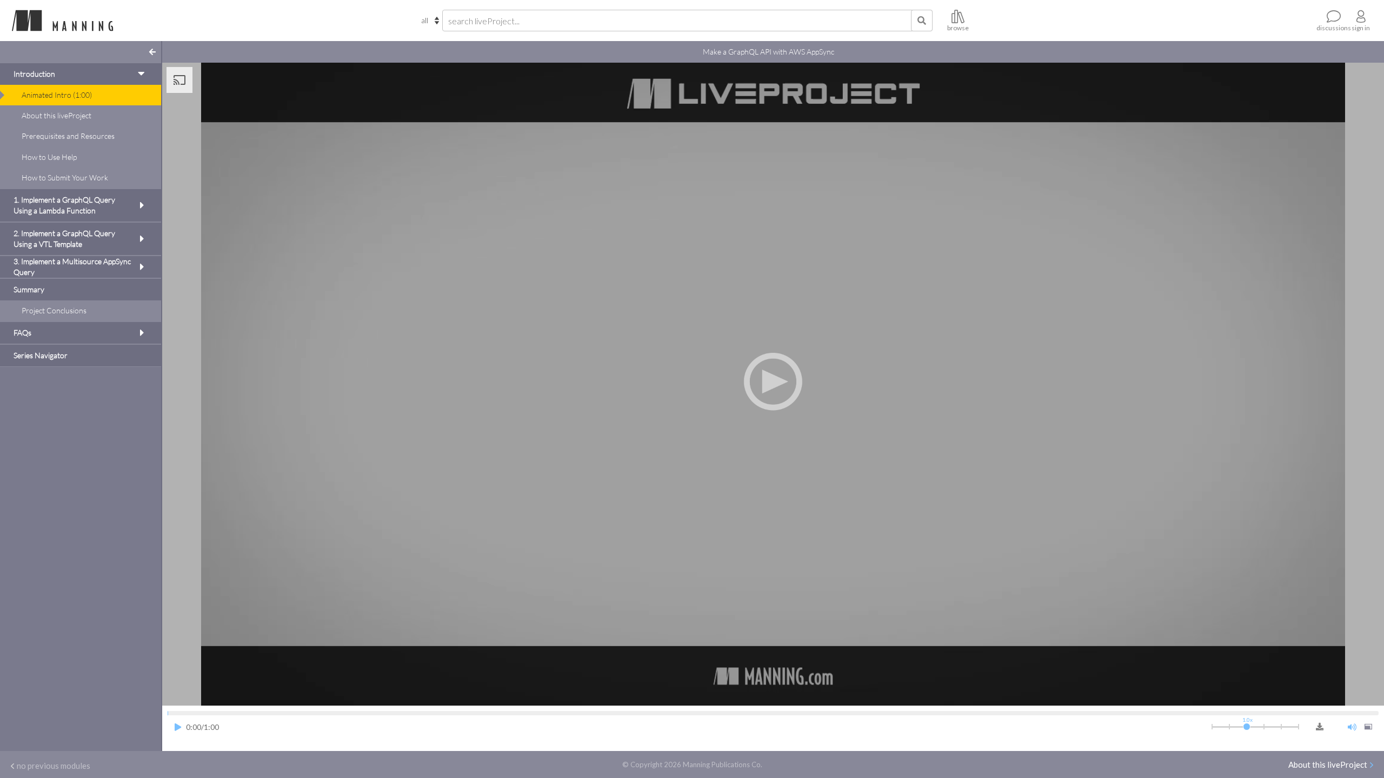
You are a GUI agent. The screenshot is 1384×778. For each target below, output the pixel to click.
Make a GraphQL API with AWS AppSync (768, 51)
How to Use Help (49, 157)
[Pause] (178, 727)
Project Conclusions (54, 310)
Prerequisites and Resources (68, 135)
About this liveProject (56, 115)
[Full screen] (1368, 727)
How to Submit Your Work (65, 177)
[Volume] (1352, 727)
